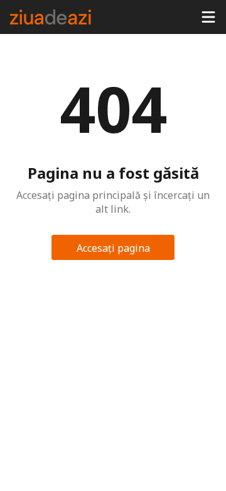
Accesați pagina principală (113, 250)
